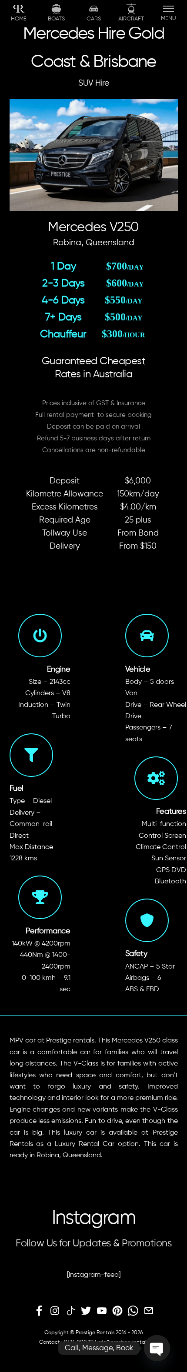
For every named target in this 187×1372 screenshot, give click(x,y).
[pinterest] (117, 1311)
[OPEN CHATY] (157, 1348)
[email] (149, 1311)
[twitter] (86, 1311)
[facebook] (39, 1311)
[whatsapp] (133, 1311)
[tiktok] (70, 1311)
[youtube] (102, 1311)
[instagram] (55, 1311)
